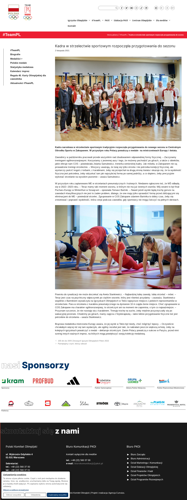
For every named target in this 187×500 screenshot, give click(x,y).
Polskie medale (18, 63)
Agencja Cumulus (116, 493)
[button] (89, 20)
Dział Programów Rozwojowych (147, 479)
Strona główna (112, 35)
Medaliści (15, 59)
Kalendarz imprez (19, 71)
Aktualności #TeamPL (22, 83)
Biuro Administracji (140, 458)
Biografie (15, 54)
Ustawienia (35, 495)
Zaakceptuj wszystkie (57, 495)
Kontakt (72, 26)
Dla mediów (161, 20)
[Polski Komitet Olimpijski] (19, 12)
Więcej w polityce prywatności (16, 490)
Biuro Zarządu (138, 454)
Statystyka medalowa (21, 67)
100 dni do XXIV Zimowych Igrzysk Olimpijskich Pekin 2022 (83, 341)
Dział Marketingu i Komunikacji (146, 463)
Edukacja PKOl (121, 20)
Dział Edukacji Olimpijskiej (144, 467)
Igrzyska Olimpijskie (77, 20)
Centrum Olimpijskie (142, 20)
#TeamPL (96, 20)
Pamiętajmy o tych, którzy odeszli (72, 344)
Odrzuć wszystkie (13, 495)
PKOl (107, 20)
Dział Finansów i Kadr (142, 471)
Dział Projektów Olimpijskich (145, 475)
